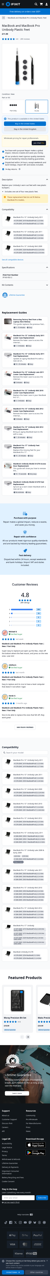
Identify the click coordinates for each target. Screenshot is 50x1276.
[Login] (47, 4)
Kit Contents (7, 285)
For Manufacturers (33, 1123)
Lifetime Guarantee (10, 1163)
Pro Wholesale (32, 1119)
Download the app (35, 1139)
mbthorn (12, 665)
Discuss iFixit (7, 1123)
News (28, 1131)
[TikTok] (5, 1222)
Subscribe (42, 1197)
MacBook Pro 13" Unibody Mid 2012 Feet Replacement (28, 428)
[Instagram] (20, 1222)
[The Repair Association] (44, 1222)
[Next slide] (28, 1037)
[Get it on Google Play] (36, 1153)
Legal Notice (7, 1147)
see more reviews (25, 727)
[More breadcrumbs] (3, 17)
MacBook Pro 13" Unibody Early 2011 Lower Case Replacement (28, 336)
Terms (4, 1155)
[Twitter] (15, 1222)
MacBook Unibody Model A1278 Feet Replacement (28, 483)
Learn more (17, 1093)
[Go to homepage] (14, 4)
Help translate (23, 1214)
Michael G (13, 631)
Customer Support (9, 1119)
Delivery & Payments (10, 1167)
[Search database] (36, 4)
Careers (5, 1127)
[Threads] (39, 1222)
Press (28, 1127)
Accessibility (7, 1143)
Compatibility (8, 209)
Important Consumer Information (10, 1172)
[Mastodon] (30, 1222)
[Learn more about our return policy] (19, 169)
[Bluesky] (34, 1222)
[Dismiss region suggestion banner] (47, 1261)
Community (30, 1115)
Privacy (5, 1151)
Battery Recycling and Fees (13, 1177)
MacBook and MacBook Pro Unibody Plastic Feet (27, 18)
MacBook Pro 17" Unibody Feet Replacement (26, 446)
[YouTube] (25, 1222)
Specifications (8, 267)
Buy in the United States (25, 123)
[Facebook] (10, 1222)
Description (7, 179)
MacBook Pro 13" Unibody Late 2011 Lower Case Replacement (28, 373)
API (3, 1131)
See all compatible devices (12, 259)
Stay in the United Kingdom (25, 129)
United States (11, 1272)
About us (5, 1115)
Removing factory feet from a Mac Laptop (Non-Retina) (27, 320)
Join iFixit (39, 143)
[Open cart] (41, 4)
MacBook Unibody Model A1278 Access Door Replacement (29, 465)
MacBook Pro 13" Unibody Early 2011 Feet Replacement (28, 355)
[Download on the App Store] (36, 1145)
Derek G (12, 696)
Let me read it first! (12, 1202)
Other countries (36, 1272)
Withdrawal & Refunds (11, 1159)
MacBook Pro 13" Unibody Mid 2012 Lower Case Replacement (28, 410)
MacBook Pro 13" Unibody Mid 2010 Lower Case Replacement (28, 391)
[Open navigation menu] (2, 4)
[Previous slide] (22, 1037)
